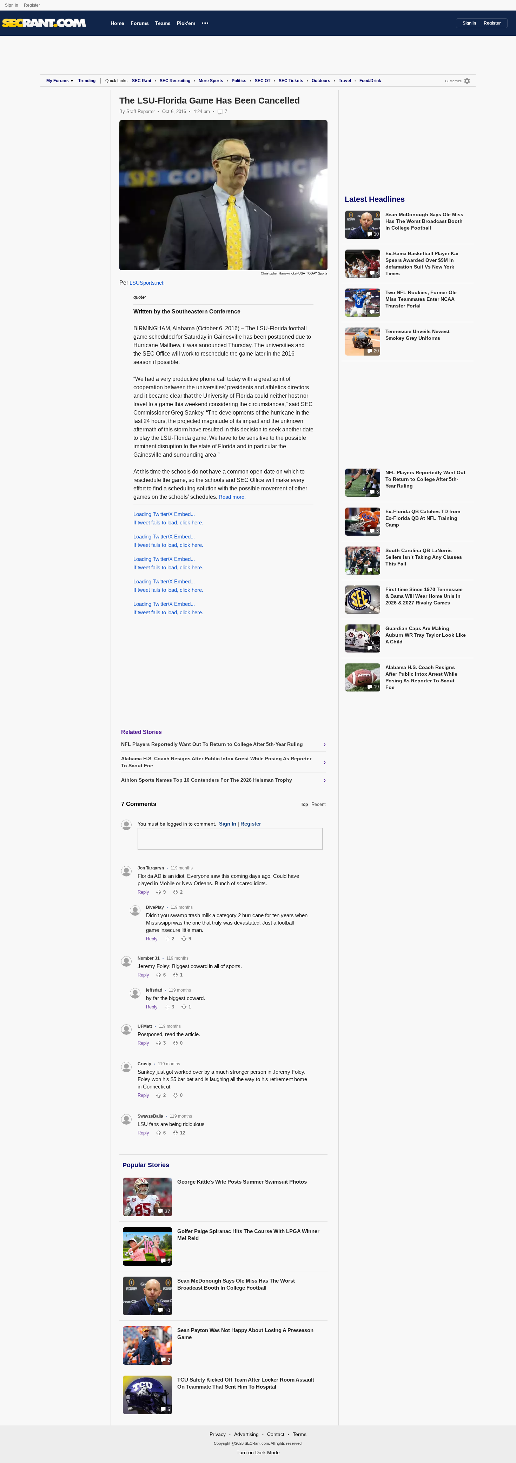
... (205, 22)
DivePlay (155, 907)
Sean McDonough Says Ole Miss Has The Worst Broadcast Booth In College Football (236, 1284)
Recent (318, 804)
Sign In (11, 5)
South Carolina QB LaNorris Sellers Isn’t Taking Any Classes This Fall (423, 557)
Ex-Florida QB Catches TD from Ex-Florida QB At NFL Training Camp (422, 518)
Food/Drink (370, 80)
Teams (163, 23)
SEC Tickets (291, 80)
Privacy (218, 1434)
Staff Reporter (140, 111)
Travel (345, 80)
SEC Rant (141, 80)
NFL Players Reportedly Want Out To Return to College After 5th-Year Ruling (425, 479)
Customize (453, 81)
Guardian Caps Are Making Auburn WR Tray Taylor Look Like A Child (425, 634)
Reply (143, 892)
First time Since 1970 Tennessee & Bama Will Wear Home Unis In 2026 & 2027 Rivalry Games (424, 596)
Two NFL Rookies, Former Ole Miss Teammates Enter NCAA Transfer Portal (421, 299)
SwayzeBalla (150, 1116)
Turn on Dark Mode (258, 1452)
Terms (299, 1434)
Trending (86, 80)
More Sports (211, 80)
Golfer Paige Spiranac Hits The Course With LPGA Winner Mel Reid (248, 1234)
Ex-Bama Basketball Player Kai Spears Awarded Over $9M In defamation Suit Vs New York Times (421, 263)
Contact (275, 1434)
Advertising (246, 1434)
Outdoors (321, 80)
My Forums (57, 80)
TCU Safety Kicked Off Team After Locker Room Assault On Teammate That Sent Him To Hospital (245, 1383)
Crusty (144, 1063)
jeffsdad (154, 990)
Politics (239, 80)
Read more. (232, 497)
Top (304, 804)
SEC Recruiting (175, 80)
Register (32, 5)
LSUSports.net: (147, 283)
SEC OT (262, 80)
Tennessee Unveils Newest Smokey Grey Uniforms (417, 335)
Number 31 (149, 958)
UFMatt (145, 1026)
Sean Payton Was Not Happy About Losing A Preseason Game (245, 1333)
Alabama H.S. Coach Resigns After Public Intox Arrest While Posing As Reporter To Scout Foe (421, 677)
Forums (140, 23)
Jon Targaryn (151, 868)
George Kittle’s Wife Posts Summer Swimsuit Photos (242, 1182)
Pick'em (186, 23)
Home (117, 23)
